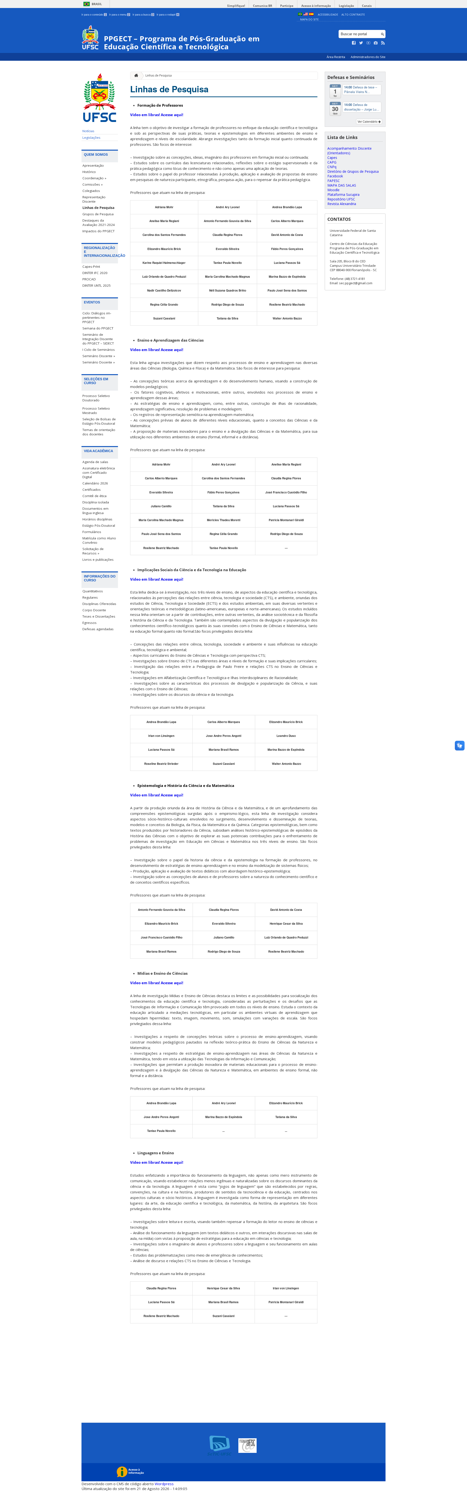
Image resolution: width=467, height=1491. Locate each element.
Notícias (88, 131)
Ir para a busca (143, 14)
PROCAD (89, 279)
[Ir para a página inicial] (135, 75)
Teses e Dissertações (98, 616)
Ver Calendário (368, 121)
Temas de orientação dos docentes (98, 432)
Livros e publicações (98, 559)
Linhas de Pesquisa (98, 208)
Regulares (90, 597)
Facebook (335, 176)
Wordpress (164, 1483)
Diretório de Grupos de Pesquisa (353, 171)
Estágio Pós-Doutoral (98, 525)
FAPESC (333, 180)
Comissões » (92, 184)
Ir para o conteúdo (93, 14)
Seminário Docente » (98, 362)
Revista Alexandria (341, 203)
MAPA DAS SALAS (341, 185)
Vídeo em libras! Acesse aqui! (156, 114)
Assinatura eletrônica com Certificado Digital (98, 472)
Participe (286, 6)
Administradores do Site (368, 57)
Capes (332, 157)
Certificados (91, 489)
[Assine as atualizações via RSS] (383, 43)
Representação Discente (94, 199)
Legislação (346, 6)
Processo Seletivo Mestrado (96, 410)
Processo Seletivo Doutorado (96, 398)
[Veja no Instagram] (376, 43)
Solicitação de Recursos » (93, 551)
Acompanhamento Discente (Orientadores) (349, 150)
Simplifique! (236, 6)
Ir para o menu (119, 14)
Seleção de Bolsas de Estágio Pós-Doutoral (99, 421)
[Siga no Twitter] (361, 43)
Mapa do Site (309, 19)
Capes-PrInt (91, 266)
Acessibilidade (328, 14)
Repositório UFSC (341, 199)
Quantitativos (92, 591)
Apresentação (93, 165)
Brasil (97, 4)
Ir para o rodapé (168, 14)
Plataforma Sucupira (343, 194)
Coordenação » (94, 178)
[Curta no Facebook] (354, 43)
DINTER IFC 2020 (95, 273)
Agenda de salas (95, 462)
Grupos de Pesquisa (98, 214)
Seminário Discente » (98, 356)
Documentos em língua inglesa (95, 510)
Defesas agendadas (98, 629)
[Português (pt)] (300, 14)
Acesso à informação (316, 6)
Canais (367, 6)
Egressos (89, 623)
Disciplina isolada (95, 502)
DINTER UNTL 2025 (96, 285)
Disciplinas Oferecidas (99, 604)
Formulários (91, 532)
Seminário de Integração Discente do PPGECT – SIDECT (98, 338)
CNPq (331, 166)
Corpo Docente (94, 610)
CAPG (331, 162)
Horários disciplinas (97, 519)
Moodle (333, 190)
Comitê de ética (94, 496)
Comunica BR (262, 6)
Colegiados (91, 191)
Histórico (89, 172)
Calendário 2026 (95, 483)
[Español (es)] (311, 14)
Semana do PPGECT (97, 328)
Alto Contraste (353, 14)
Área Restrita (336, 57)
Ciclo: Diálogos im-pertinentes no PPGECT (96, 317)
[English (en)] (306, 14)
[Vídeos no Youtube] (368, 43)
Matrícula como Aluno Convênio (99, 540)
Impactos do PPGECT (98, 231)
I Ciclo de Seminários (98, 349)
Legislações (91, 137)
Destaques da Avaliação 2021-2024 (98, 222)
